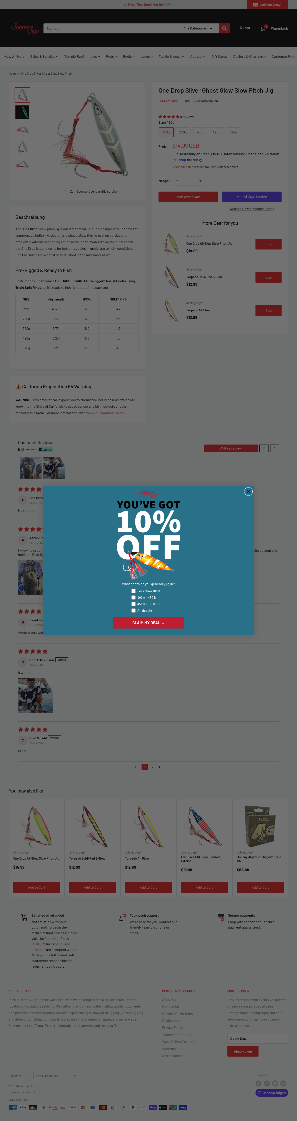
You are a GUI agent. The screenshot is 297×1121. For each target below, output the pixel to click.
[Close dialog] (248, 491)
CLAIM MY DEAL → (148, 622)
